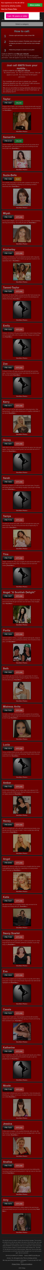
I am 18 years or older (17, 15)
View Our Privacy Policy (9, 9)
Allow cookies (35, 5)
